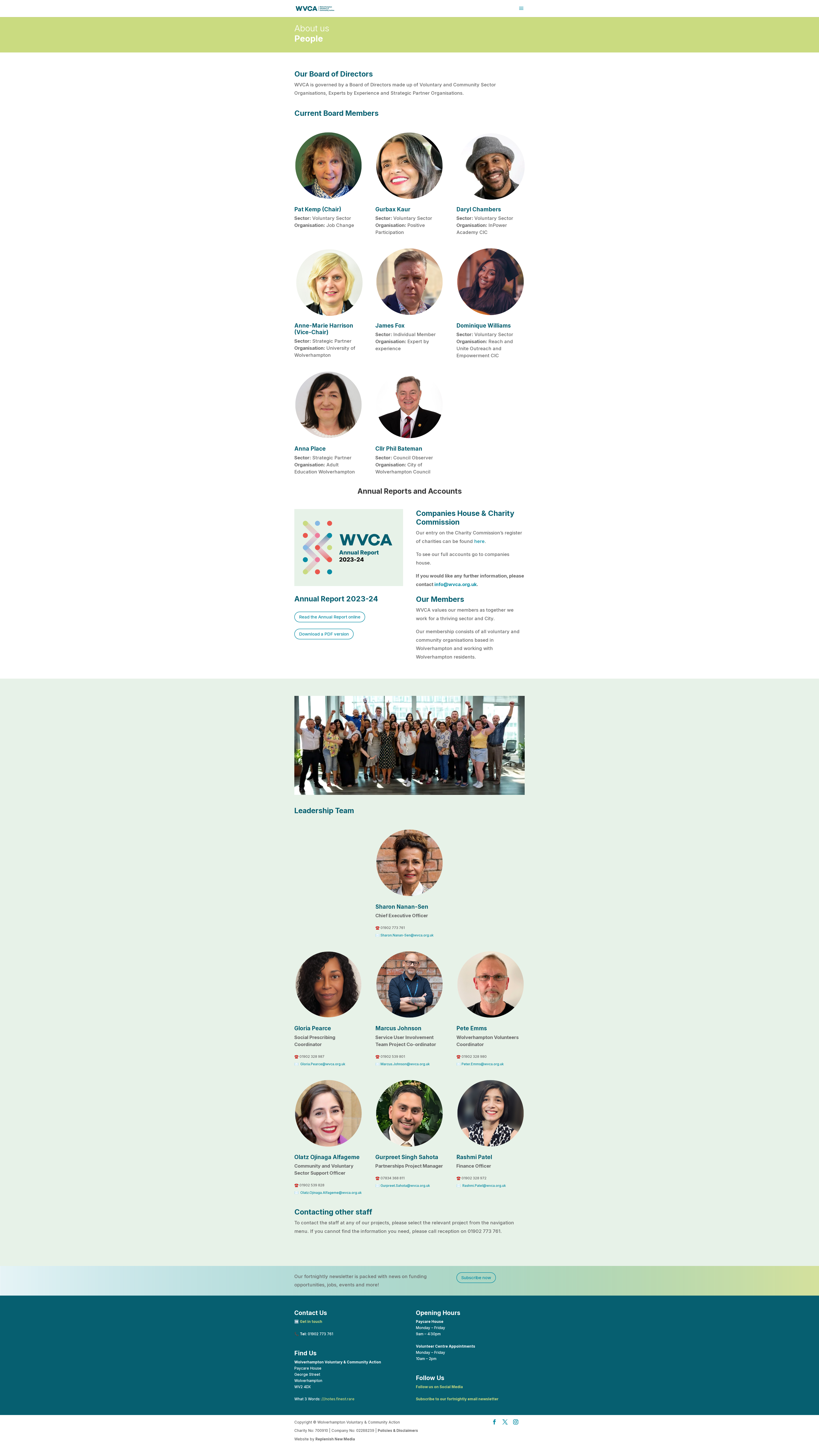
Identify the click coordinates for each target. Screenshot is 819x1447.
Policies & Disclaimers (398, 1430)
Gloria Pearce (312, 1028)
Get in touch (311, 1321)
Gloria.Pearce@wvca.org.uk (322, 1064)
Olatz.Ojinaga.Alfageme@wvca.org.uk (331, 1192)
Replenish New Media (335, 1439)
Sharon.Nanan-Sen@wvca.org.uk (407, 935)
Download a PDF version (324, 634)
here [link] (479, 541)
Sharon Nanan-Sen (401, 906)
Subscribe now (476, 1277)
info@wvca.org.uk (455, 584)
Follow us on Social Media (439, 1387)
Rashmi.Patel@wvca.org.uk (484, 1185)
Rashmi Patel (474, 1157)
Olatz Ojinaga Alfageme (327, 1157)
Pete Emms (471, 1028)
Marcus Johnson (398, 1028)
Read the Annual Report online (329, 617)
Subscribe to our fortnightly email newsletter (457, 1399)
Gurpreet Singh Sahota (406, 1157)
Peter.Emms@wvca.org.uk (483, 1064)
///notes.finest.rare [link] (337, 1399)
